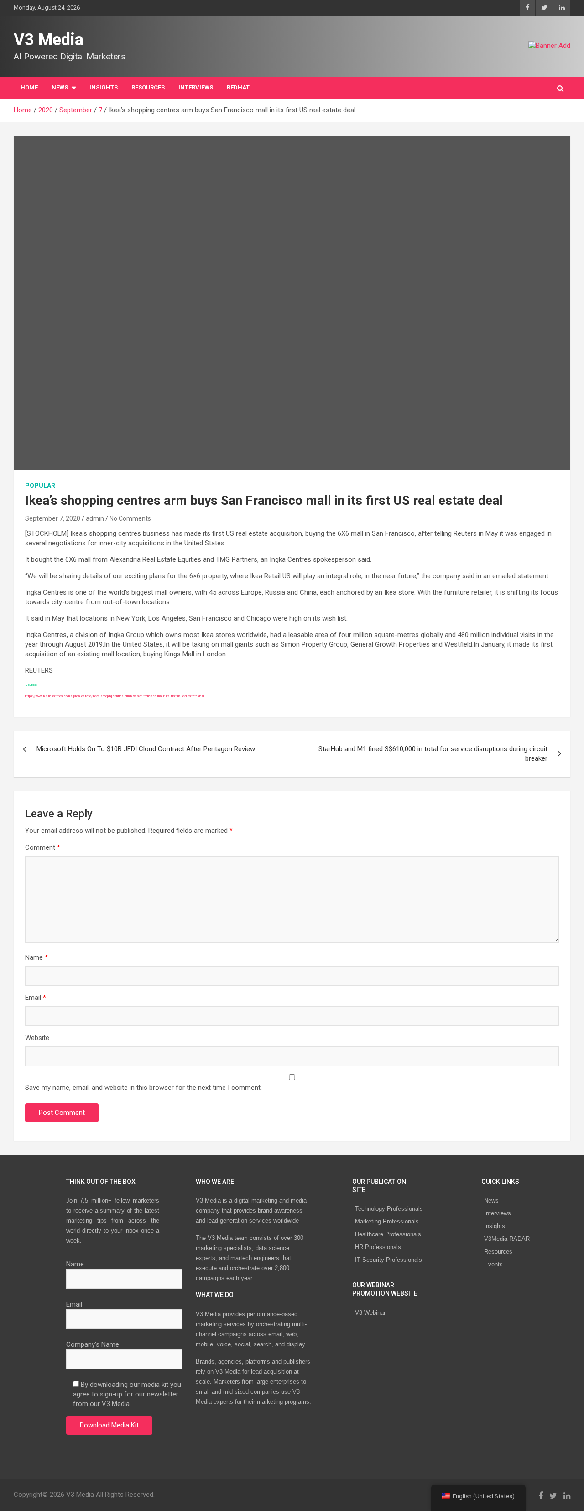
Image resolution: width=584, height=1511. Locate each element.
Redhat (238, 87)
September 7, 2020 (52, 518)
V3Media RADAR (507, 1238)
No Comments (130, 518)
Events (493, 1264)
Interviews (497, 1213)
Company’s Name (92, 1344)
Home (29, 87)
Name (36, 957)
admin (95, 518)
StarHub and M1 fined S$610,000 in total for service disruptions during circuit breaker (433, 754)
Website (37, 1038)
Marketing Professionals (387, 1221)
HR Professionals (378, 1247)
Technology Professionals (389, 1208)
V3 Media (48, 39)
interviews (195, 87)
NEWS (60, 87)
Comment (42, 847)
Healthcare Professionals (388, 1234)
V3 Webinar (370, 1312)
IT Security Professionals (388, 1259)
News (491, 1200)
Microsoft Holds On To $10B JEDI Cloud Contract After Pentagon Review (145, 749)
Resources (148, 87)
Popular (40, 485)
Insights (103, 87)
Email (35, 997)
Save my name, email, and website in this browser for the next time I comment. (143, 1087)
